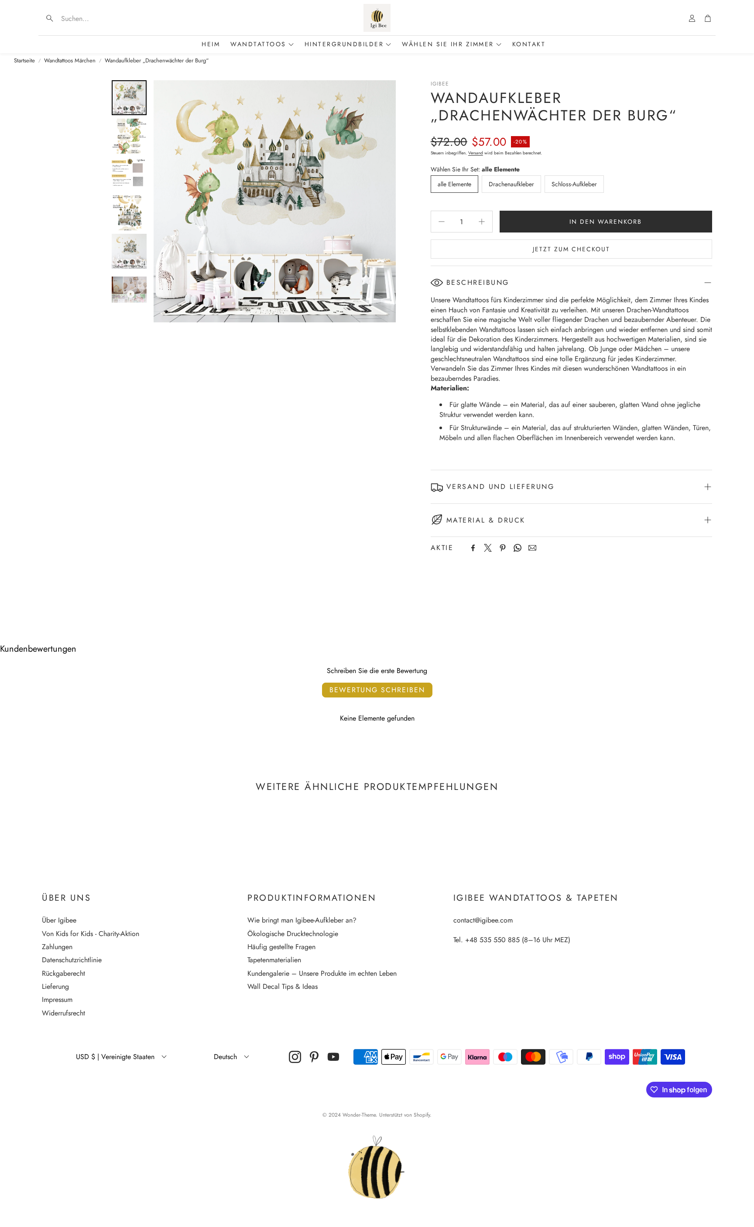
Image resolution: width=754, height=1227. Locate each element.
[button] (98, 18)
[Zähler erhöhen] (482, 221)
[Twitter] (488, 548)
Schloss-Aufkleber (574, 184)
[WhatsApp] (517, 548)
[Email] (532, 548)
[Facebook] (473, 548)
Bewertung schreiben (377, 690)
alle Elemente (454, 184)
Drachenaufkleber (511, 184)
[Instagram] (295, 1057)
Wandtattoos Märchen (70, 61)
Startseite (24, 61)
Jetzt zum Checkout (571, 249)
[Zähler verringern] (441, 221)
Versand (475, 153)
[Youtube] (333, 1057)
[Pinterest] (503, 548)
